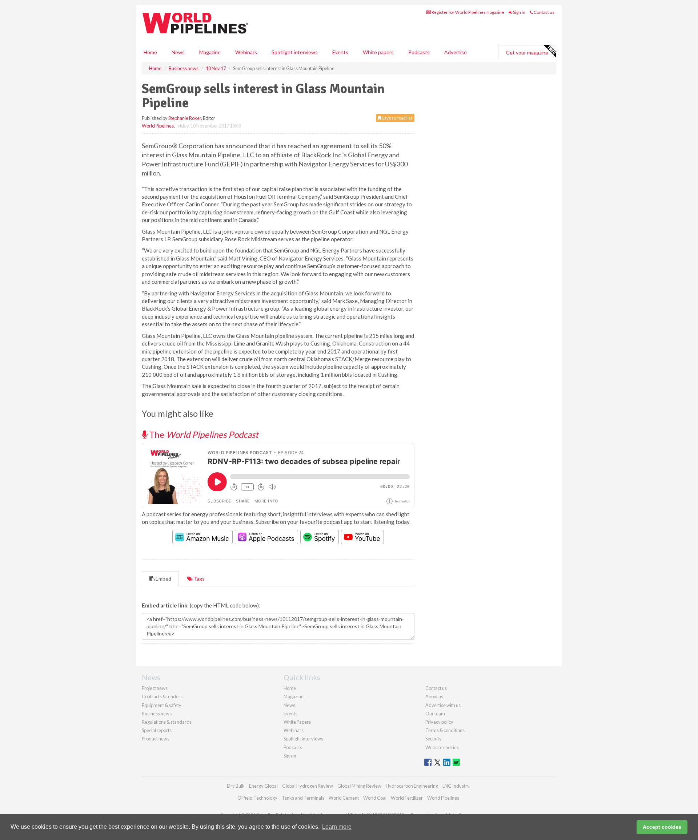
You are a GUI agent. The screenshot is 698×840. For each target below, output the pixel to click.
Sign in (518, 12)
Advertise (455, 52)
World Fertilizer (407, 798)
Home (150, 52)
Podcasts (419, 52)
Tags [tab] (199, 579)
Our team (435, 713)
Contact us (543, 12)
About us (434, 696)
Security (433, 739)
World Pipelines (158, 126)
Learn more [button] (337, 827)
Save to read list (396, 118)
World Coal (374, 798)
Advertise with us (443, 705)
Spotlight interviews (295, 52)
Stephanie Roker (184, 118)
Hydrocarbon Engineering (412, 786)
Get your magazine (527, 52)
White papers (378, 52)
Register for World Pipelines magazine (467, 12)
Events (340, 52)
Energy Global (263, 786)
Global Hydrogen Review (307, 786)
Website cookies (442, 747)
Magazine (210, 52)
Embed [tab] (163, 579)
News (289, 705)
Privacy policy (439, 722)
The (202, 434)
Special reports (157, 730)
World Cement (344, 798)
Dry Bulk (236, 786)
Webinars (246, 52)
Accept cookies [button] (662, 827)
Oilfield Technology (257, 798)
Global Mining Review (359, 786)
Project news (155, 688)
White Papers (297, 722)
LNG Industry (456, 786)
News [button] (178, 52)
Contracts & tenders (162, 696)
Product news (155, 739)
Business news (157, 713)
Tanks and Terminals (303, 798)
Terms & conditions (445, 730)
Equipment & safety (161, 705)
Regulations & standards (167, 722)
